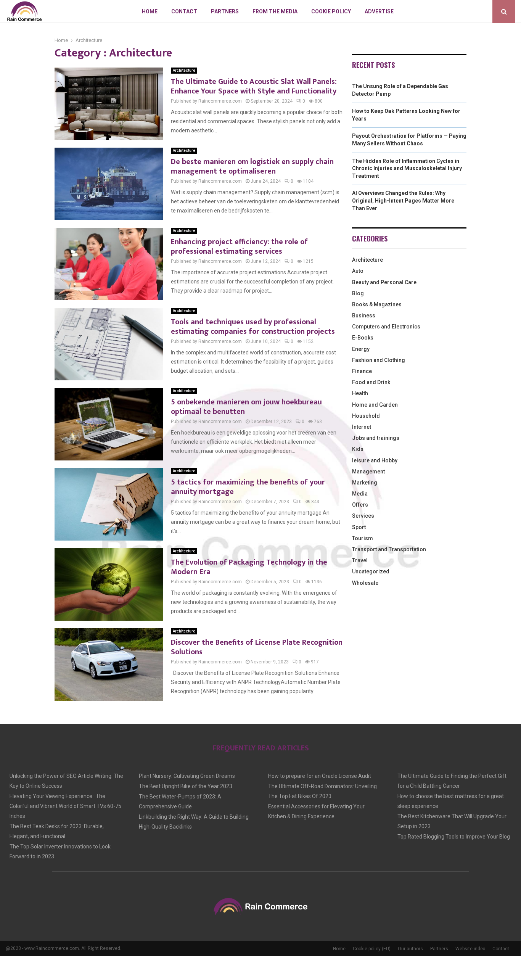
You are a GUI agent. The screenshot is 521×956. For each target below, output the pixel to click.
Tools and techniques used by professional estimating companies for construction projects (253, 326)
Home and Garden (375, 405)
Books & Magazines (377, 304)
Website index (470, 948)
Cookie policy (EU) (372, 948)
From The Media (274, 11)
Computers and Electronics (386, 326)
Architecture (184, 70)
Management (368, 471)
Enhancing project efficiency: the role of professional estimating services (239, 246)
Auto (357, 271)
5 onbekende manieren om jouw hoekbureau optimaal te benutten (246, 407)
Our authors (410, 948)
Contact (184, 11)
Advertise (379, 11)
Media (360, 494)
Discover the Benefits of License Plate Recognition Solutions (257, 647)
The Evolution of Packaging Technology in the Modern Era (249, 567)
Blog (358, 293)
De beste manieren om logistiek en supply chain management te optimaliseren (252, 166)
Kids (357, 449)
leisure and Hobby (374, 460)
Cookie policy (331, 11)
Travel (360, 560)
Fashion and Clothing (378, 360)
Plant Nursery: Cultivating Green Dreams (187, 776)
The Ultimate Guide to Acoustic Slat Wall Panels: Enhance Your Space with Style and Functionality (254, 86)
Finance (362, 371)
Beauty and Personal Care (384, 282)
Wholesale (365, 583)
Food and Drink (371, 382)
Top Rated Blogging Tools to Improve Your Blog (453, 837)
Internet (361, 427)
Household (366, 416)
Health (360, 393)
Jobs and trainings (375, 438)
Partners (225, 11)
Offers (360, 505)
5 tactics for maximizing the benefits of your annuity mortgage (248, 487)
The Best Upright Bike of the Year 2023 (185, 786)
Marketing (364, 483)
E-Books (362, 338)
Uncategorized (370, 571)
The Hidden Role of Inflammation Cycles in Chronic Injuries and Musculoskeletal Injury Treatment (407, 168)
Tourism (362, 538)
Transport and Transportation (389, 549)
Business (363, 315)
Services (363, 516)
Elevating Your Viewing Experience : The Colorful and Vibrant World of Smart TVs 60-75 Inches (65, 806)
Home (150, 11)
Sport (359, 527)
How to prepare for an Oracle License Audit (319, 776)
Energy (361, 349)
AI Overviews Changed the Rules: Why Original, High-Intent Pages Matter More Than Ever (403, 200)
